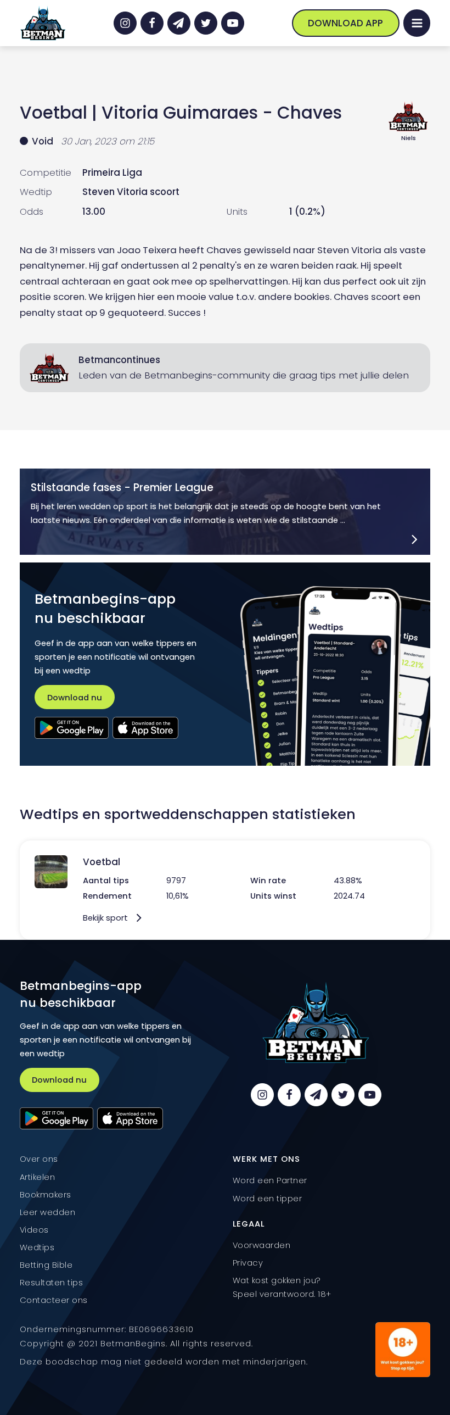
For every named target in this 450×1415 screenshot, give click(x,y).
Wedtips (37, 1247)
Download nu (74, 697)
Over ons (39, 1159)
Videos (34, 1229)
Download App (345, 23)
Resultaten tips (51, 1282)
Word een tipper (267, 1198)
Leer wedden (48, 1212)
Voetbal (53, 113)
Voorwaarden (262, 1245)
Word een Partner (270, 1180)
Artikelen (37, 1177)
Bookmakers (45, 1194)
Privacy (248, 1262)
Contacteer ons (54, 1300)
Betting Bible (46, 1265)
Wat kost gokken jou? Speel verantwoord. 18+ (282, 1287)
